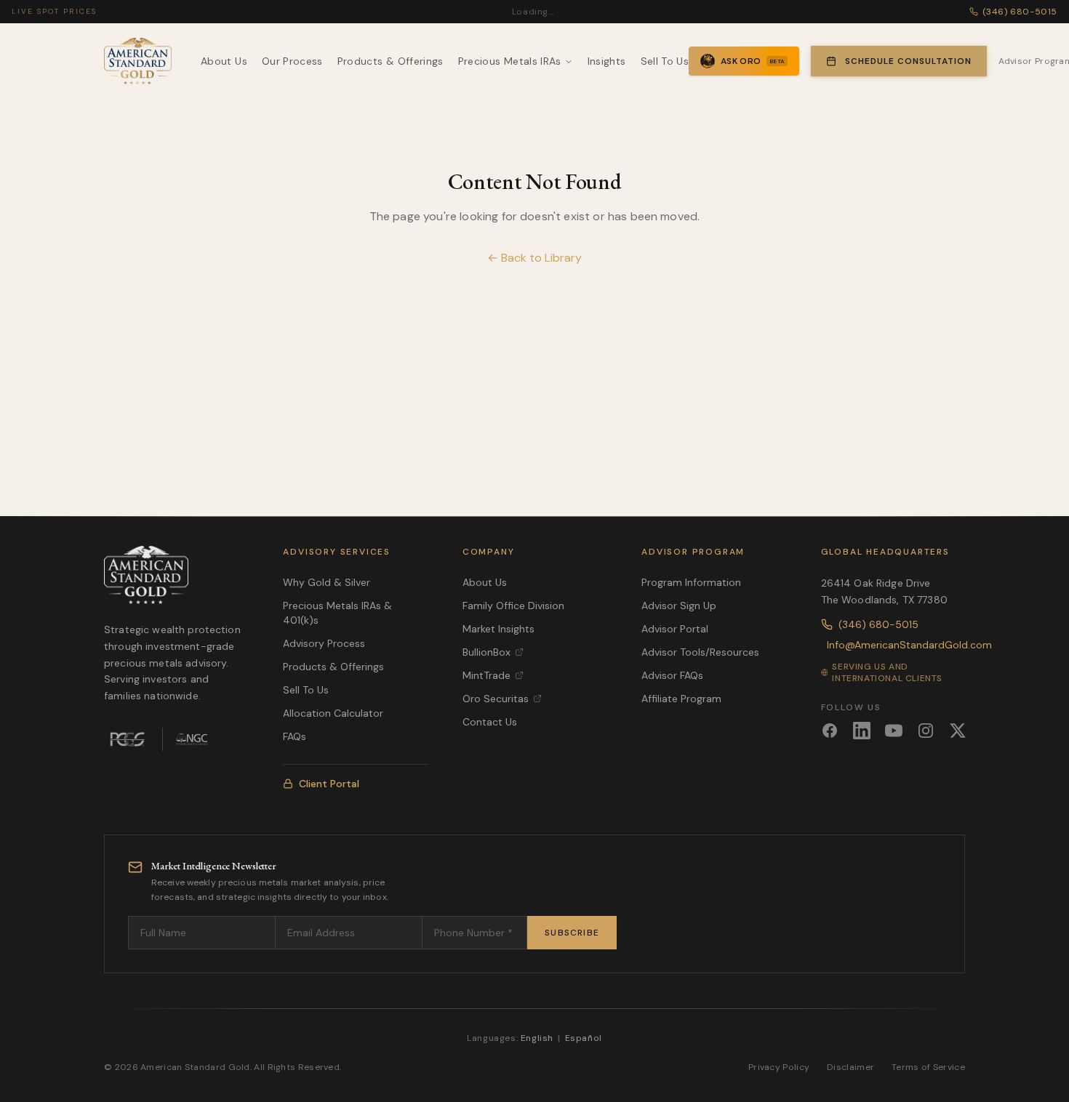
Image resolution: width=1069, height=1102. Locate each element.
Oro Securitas (496, 698)
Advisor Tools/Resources (700, 652)
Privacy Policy (778, 1067)
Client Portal (329, 783)
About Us (224, 61)
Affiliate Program (681, 698)
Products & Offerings (390, 61)
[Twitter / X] (957, 730)
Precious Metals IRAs (509, 61)
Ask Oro (753, 61)
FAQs (294, 736)
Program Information (691, 582)
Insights (607, 61)
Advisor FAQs (672, 675)
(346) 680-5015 (878, 624)
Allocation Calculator (333, 713)
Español (583, 1038)
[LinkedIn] (861, 730)
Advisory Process (324, 643)
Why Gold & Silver (326, 582)
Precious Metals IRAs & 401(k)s (337, 613)
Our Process (292, 61)
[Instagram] (925, 730)
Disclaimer (850, 1067)
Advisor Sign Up (678, 605)
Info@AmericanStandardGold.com (896, 644)
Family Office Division (513, 605)
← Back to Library (534, 257)
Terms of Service (928, 1067)
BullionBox (487, 652)
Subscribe (572, 932)
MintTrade (487, 675)
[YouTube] (893, 730)
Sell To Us (665, 61)
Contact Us (490, 721)
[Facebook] (829, 730)
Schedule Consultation (908, 61)
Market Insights (498, 628)
